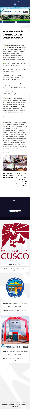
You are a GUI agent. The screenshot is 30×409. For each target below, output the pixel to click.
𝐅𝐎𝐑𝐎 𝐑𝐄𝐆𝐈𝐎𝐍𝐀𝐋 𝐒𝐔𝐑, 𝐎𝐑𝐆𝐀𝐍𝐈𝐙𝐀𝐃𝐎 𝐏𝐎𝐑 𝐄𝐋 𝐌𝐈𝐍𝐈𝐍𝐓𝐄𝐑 (8, 175)
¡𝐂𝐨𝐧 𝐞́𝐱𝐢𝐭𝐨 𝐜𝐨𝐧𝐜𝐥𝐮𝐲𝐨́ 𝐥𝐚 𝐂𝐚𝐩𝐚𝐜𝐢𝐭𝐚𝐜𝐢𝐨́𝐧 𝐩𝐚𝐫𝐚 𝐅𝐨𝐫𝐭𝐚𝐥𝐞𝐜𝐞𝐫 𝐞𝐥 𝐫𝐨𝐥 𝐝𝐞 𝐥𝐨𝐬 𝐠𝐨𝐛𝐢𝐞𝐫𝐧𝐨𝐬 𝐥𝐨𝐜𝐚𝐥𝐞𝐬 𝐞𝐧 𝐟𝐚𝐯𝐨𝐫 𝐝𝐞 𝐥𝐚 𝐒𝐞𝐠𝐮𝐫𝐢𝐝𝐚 (21, 179)
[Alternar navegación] (16, 22)
